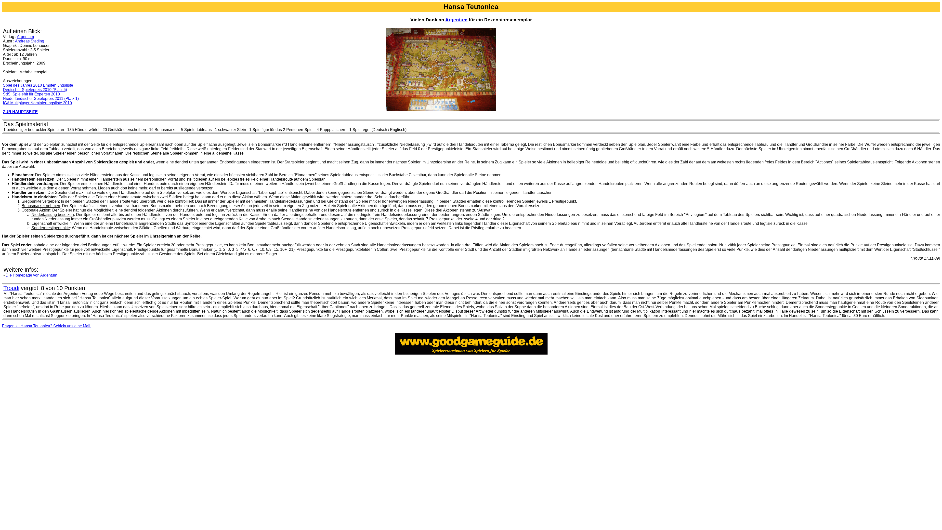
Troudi (11, 288)
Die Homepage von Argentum (31, 275)
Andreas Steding (29, 41)
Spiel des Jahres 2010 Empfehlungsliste (38, 85)
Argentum (456, 19)
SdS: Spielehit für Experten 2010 (31, 94)
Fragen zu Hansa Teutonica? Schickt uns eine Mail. (46, 326)
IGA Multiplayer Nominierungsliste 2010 (37, 103)
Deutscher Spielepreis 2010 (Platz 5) (35, 90)
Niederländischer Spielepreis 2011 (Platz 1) (41, 98)
